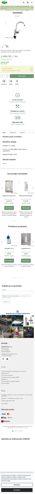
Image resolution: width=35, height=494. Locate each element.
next (33, 188)
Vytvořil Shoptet (18, 431)
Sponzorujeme (5, 383)
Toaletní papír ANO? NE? (8, 400)
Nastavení (17, 485)
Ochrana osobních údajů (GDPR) (10, 377)
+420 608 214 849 (6, 355)
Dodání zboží (5, 373)
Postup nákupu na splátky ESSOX (10, 381)
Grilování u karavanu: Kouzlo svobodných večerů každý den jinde (16, 395)
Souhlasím (17, 490)
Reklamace (4, 379)
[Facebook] (3, 359)
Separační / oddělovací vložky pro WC (12, 398)
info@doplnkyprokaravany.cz (9, 354)
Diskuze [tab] (22, 132)
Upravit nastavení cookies (21, 427)
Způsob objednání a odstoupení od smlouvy (13, 371)
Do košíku (23, 76)
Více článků (4, 403)
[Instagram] (7, 359)
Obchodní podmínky (7, 375)
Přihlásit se (6, 301)
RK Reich (17, 16)
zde (9, 481)
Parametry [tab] (13, 132)
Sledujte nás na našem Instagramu (18, 313)
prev (2, 188)
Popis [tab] (4, 132)
